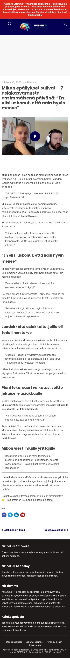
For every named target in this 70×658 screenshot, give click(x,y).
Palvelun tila (35, 645)
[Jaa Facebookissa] (4, 514)
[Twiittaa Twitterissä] (10, 514)
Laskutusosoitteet (34, 642)
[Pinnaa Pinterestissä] (22, 514)
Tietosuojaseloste (13, 642)
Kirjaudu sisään (54, 642)
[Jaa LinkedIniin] (16, 514)
